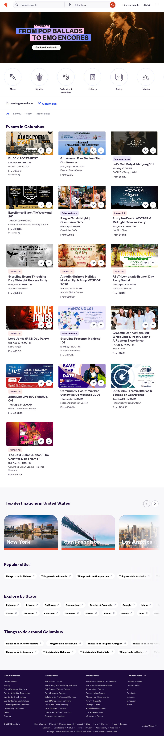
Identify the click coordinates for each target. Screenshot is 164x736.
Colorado (49, 613)
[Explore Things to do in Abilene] (34, 576)
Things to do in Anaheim (132, 576)
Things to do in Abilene (18, 576)
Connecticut (73, 605)
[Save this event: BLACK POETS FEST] (41, 150)
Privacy (89, 727)
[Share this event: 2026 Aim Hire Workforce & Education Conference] (153, 383)
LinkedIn (131, 696)
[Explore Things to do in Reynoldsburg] (41, 643)
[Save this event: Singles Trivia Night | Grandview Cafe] (93, 205)
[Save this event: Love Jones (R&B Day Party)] (41, 325)
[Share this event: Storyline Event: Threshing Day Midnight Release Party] (49, 263)
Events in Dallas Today (96, 708)
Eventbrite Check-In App (15, 696)
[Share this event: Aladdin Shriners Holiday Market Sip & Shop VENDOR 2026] (101, 263)
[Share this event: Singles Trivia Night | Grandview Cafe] (101, 205)
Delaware (70, 613)
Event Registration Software (16, 704)
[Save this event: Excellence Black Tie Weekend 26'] (41, 205)
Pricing (7, 685)
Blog (88, 723)
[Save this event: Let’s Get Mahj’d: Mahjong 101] (145, 150)
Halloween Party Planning (56, 704)
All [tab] (7, 113)
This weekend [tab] (42, 113)
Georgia (127, 605)
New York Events (93, 700)
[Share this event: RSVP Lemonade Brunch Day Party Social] (153, 263)
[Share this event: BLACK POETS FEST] (49, 150)
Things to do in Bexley (131, 651)
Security (46, 727)
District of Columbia (101, 605)
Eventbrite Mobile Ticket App (17, 692)
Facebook (131, 692)
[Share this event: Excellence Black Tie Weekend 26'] (49, 205)
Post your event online (55, 716)
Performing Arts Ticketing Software (61, 685)
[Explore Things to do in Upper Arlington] (126, 643)
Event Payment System (55, 692)
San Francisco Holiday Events (99, 685)
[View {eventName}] (29, 143)
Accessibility (101, 727)
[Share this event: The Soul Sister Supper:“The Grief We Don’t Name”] (49, 441)
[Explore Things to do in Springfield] (113, 651)
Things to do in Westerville (62, 643)
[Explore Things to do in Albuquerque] (112, 576)
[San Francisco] (88, 547)
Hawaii (107, 613)
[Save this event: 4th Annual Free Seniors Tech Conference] (93, 150)
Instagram (131, 700)
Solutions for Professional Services (60, 696)
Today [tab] (28, 113)
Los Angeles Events (94, 712)
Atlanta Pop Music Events (97, 696)
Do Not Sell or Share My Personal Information (96, 731)
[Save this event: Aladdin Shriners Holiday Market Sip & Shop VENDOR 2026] (93, 263)
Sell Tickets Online (53, 681)
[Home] (6, 5)
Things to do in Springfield (94, 651)
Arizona (30, 605)
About (80, 723)
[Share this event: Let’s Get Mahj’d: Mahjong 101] (153, 150)
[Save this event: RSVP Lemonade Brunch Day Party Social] (145, 263)
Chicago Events (93, 704)
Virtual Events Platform (55, 708)
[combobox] (91, 4)
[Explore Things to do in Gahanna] (73, 651)
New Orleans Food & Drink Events (101, 681)
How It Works (40, 723)
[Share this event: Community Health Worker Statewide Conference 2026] (101, 383)
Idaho (144, 605)
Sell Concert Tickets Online (57, 689)
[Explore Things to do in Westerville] (81, 643)
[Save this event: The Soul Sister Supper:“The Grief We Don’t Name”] (41, 441)
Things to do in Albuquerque (93, 576)
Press (114, 723)
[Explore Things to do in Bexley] (147, 651)
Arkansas (29, 613)
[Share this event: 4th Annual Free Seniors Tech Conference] (101, 150)
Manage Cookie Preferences (60, 731)
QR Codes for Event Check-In (58, 712)
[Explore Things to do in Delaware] (36, 651)
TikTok (130, 704)
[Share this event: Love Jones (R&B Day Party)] (49, 325)
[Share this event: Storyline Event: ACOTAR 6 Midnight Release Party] (153, 205)
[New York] (31, 547)
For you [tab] (17, 113)
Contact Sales (133, 685)
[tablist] (28, 114)
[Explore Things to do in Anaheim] (149, 576)
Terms (79, 727)
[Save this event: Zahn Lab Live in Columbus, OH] (41, 383)
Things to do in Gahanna (56, 651)
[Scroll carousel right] (155, 503)
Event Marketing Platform (15, 689)
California (50, 605)
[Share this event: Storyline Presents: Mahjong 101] (101, 325)
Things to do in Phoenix (54, 576)
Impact (123, 723)
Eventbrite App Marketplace (16, 700)
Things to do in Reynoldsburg (22, 643)
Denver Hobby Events (95, 692)
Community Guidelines (14, 708)
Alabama (11, 605)
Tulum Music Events (95, 689)
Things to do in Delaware (19, 651)
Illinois (125, 613)
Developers (59, 727)
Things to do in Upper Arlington (105, 643)
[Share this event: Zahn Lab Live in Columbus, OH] (49, 383)
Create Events (10, 681)
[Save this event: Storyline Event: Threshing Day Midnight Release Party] (41, 263)
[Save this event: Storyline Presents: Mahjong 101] (93, 325)
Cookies (114, 727)
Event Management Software (58, 700)
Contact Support (134, 681)
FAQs (6, 712)
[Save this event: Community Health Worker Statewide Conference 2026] (93, 383)
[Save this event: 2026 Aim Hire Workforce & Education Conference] (145, 383)
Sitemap (7, 716)
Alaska (9, 613)
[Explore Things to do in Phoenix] (71, 576)
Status (70, 727)
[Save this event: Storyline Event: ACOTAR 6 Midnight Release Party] (145, 205)
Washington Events (94, 716)
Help (96, 723)
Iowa (141, 613)
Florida (89, 613)
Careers (104, 723)
